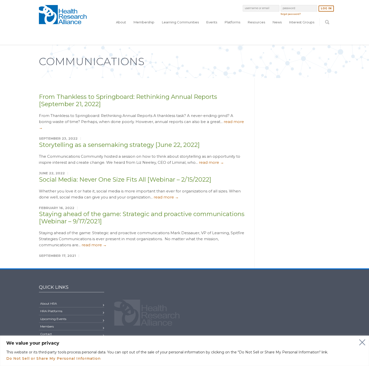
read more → (211, 162)
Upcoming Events (53, 319)
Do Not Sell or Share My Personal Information (53, 358)
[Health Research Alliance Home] (63, 22)
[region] (184, 351)
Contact (46, 334)
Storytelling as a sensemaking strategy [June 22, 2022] (119, 144)
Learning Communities (180, 22)
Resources (256, 22)
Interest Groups (301, 22)
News (277, 22)
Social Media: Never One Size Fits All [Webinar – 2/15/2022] (125, 179)
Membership (144, 22)
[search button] (327, 32)
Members (47, 326)
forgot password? (291, 14)
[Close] (362, 342)
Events (211, 22)
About (121, 22)
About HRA (48, 303)
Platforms (232, 22)
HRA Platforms (51, 311)
